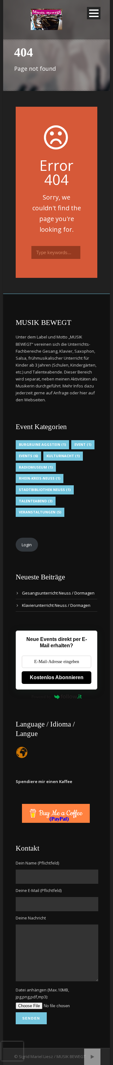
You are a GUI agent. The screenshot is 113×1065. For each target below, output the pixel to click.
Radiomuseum (36, 467)
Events (28, 455)
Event (82, 444)
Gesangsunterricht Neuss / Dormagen (58, 593)
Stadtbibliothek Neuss (45, 489)
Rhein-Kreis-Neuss (39, 478)
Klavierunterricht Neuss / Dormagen (56, 605)
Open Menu (93, 13)
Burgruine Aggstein (42, 444)
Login (27, 544)
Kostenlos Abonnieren (56, 677)
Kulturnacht (63, 455)
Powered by (41, 696)
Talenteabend (35, 501)
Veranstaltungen (40, 512)
